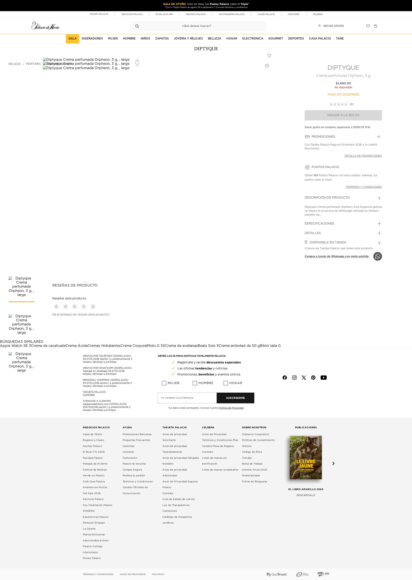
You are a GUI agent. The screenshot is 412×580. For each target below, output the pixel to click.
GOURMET (275, 38)
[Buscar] (137, 25)
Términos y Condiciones (138, 481)
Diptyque (343, 68)
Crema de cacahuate (48, 346)
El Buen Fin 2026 (94, 452)
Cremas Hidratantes (104, 346)
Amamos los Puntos (95, 487)
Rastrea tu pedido (134, 475)
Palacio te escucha (134, 464)
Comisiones (169, 511)
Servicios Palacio (93, 499)
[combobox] (194, 25)
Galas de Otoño (92, 434)
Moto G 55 (156, 346)
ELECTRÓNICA (252, 38)
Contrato (167, 493)
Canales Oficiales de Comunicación (135, 490)
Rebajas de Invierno (95, 464)
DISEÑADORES (92, 38)
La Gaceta (89, 529)
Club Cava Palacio (94, 481)
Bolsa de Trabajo (252, 464)
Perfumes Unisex (59, 64)
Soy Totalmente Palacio (97, 505)
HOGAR (231, 38)
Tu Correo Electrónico (177, 398)
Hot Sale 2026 (92, 493)
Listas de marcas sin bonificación (214, 461)
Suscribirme (235, 397)
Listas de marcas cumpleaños (220, 470)
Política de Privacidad (231, 408)
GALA (72, 38)
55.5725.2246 (91, 359)
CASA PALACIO (320, 38)
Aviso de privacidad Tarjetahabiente (174, 449)
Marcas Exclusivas (94, 534)
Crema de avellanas (181, 346)
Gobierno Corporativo (255, 434)
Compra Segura (132, 470)
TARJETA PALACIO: (94, 392)
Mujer (174, 383)
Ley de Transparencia (175, 505)
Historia (246, 446)
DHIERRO (89, 511)
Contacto (128, 452)
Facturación (130, 458)
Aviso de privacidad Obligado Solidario (180, 461)
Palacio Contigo (93, 546)
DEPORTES (296, 38)
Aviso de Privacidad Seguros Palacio (180, 484)
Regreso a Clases (93, 440)
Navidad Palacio (93, 458)
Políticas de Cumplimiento (258, 440)
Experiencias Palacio (95, 517)
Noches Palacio (92, 446)
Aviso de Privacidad (214, 434)
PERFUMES (33, 64)
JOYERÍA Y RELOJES (188, 38)
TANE (340, 38)
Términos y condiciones (364, 187)
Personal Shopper (94, 523)
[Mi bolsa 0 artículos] (376, 26)
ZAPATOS (162, 38)
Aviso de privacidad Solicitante (174, 437)
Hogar (235, 383)
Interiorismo (90, 552)
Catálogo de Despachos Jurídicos (177, 520)
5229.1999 (89, 395)
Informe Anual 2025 (254, 470)
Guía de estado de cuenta (178, 499)
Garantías (129, 446)
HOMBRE (129, 38)
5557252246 (90, 407)
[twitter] (304, 377)
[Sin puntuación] (340, 104)
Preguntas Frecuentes (136, 440)
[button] (57, 306)
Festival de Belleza (95, 470)
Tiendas (247, 458)
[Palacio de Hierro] (45, 25)
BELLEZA (214, 38)
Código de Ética (252, 452)
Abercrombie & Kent (96, 540)
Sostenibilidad (251, 475)
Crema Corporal (134, 346)
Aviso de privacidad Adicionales (174, 473)
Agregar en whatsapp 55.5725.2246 (103, 371)
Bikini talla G (270, 346)
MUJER (113, 38)
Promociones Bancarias (137, 434)
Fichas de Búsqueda (254, 481)
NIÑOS (145, 38)
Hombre (206, 383)
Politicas (158, 574)
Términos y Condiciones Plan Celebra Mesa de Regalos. (220, 443)
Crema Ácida (77, 346)
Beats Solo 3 (208, 346)
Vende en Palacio (94, 475)
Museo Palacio (92, 558)
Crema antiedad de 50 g (239, 346)
